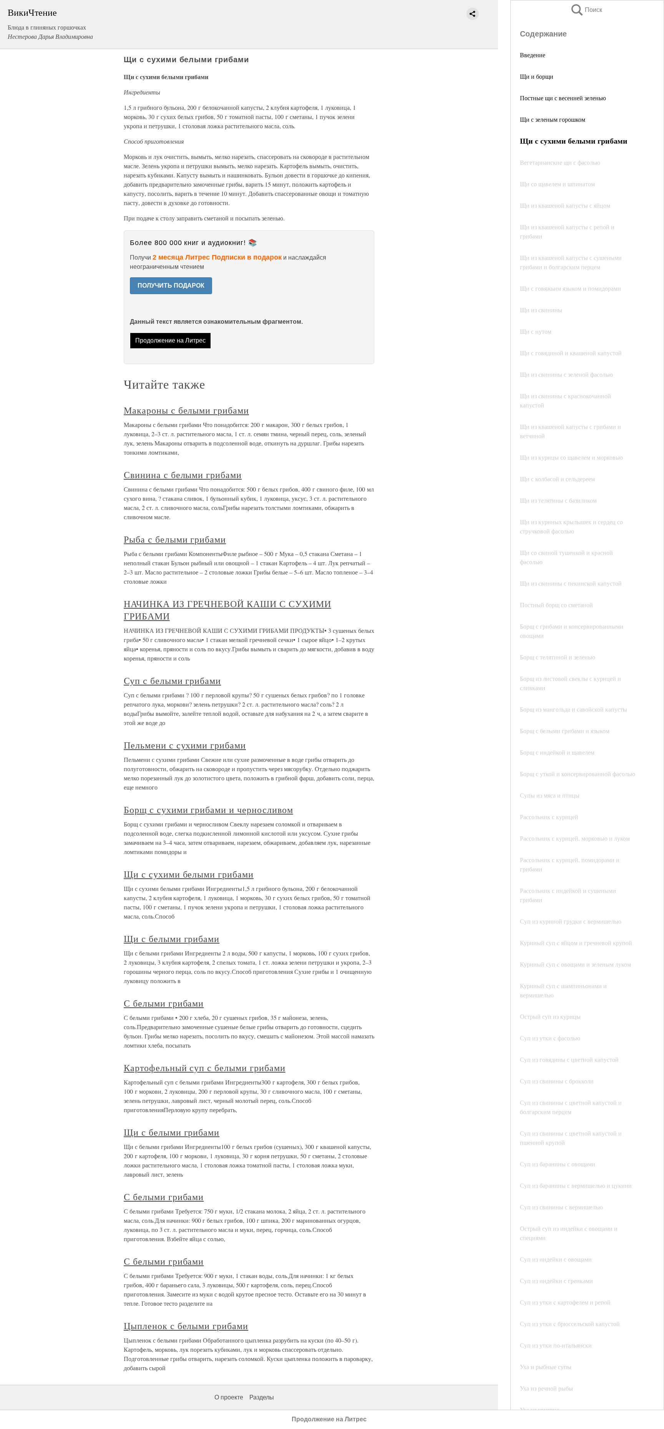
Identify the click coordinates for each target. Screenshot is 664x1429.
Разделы (261, 1397)
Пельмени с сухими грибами (185, 745)
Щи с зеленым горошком (552, 119)
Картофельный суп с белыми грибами (205, 1067)
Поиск (586, 10)
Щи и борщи (536, 76)
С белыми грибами (164, 1003)
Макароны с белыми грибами (186, 410)
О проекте (228, 1397)
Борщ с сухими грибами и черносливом (208, 809)
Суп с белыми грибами (172, 680)
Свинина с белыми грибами (183, 475)
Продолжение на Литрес (170, 340)
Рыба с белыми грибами (175, 539)
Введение (532, 55)
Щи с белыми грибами (171, 938)
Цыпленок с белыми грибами (186, 1326)
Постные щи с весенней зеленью (563, 98)
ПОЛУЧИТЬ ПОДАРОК (171, 285)
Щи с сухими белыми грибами (189, 874)
